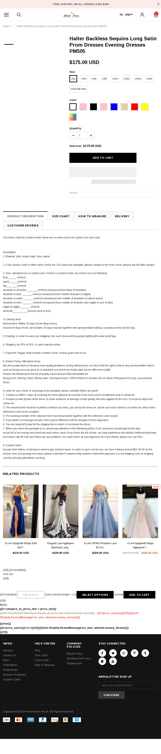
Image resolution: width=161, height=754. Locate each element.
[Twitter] (113, 653)
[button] (102, 172)
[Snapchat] (102, 661)
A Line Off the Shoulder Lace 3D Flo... (100, 545)
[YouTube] (113, 661)
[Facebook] (102, 653)
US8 (104, 78)
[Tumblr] (145, 653)
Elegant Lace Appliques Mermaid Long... (60, 545)
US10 (115, 78)
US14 (138, 78)
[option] (9, 43)
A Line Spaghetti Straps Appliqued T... (140, 545)
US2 (73, 78)
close (158, 4)
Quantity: (75, 128)
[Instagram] (124, 653)
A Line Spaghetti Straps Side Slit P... (21, 545)
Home (6, 26)
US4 (84, 78)
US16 (149, 78)
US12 (126, 78)
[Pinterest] (134, 653)
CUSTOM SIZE (78, 89)
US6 (94, 78)
